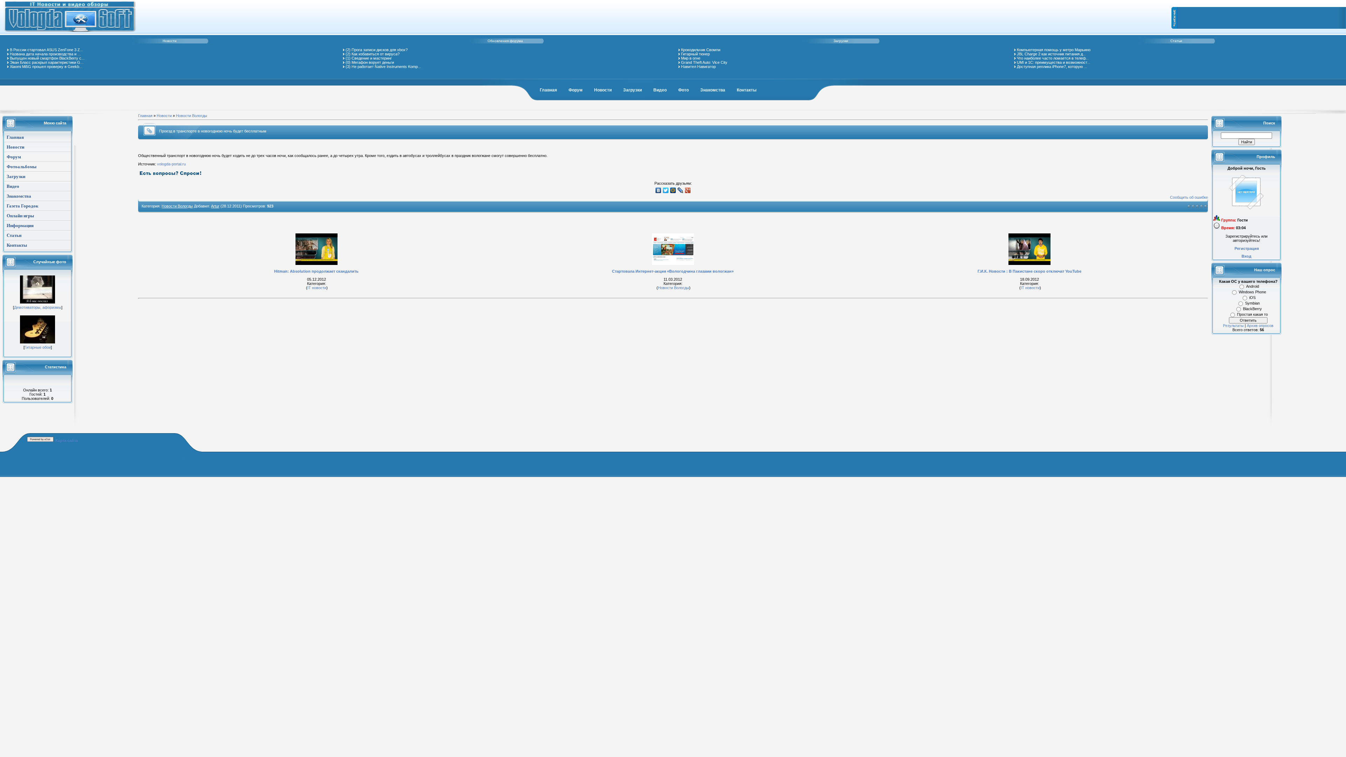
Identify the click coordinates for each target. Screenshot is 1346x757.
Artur (215, 206)
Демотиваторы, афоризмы (37, 307)
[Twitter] (665, 190)
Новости (170, 41)
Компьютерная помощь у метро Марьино (1053, 50)
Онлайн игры (20, 215)
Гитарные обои (38, 347)
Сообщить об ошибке (1189, 197)
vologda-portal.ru (171, 164)
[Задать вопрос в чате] (170, 175)
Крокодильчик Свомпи (700, 50)
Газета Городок (22, 206)
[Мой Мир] (673, 190)
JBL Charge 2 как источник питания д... (1051, 54)
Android (1252, 286)
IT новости (316, 288)
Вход (1246, 256)
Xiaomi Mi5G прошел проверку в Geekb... (46, 66)
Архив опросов (1260, 325)
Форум (576, 90)
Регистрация (1247, 248)
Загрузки (841, 41)
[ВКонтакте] (658, 190)
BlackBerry (1252, 309)
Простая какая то (1252, 314)
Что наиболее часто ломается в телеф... (1053, 58)
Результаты (1233, 325)
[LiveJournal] (680, 190)
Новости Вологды (191, 116)
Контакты (746, 90)
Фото (683, 90)
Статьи (1176, 41)
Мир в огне (690, 58)
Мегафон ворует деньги (373, 62)
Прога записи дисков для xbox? (380, 50)
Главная (548, 90)
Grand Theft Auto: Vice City (704, 62)
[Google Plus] (688, 190)
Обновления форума (505, 41)
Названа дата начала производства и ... (45, 54)
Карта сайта (66, 440)
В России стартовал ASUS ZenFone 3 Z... (46, 50)
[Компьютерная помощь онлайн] (70, 33)
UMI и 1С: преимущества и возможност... (1053, 62)
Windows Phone (1252, 292)
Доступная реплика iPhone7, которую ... (1052, 66)
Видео (660, 90)
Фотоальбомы (21, 166)
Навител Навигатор (698, 66)
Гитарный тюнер (695, 54)
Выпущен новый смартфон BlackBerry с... (47, 58)
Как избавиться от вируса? (376, 54)
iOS (1252, 297)
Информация (20, 225)
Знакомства (712, 90)
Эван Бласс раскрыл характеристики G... (46, 62)
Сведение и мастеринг (372, 58)
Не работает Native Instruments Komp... (386, 66)
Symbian (1252, 303)
